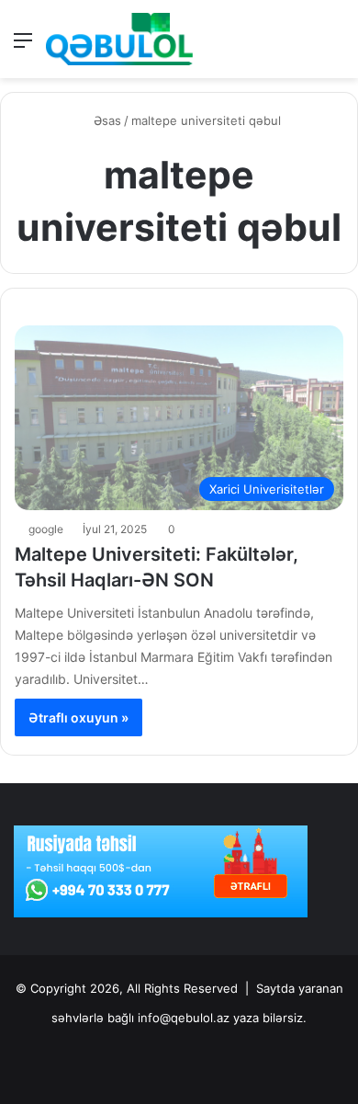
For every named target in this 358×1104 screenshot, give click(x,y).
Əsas (105, 120)
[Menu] (23, 46)
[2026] (119, 39)
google (45, 529)
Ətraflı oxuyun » (78, 717)
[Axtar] (335, 46)
